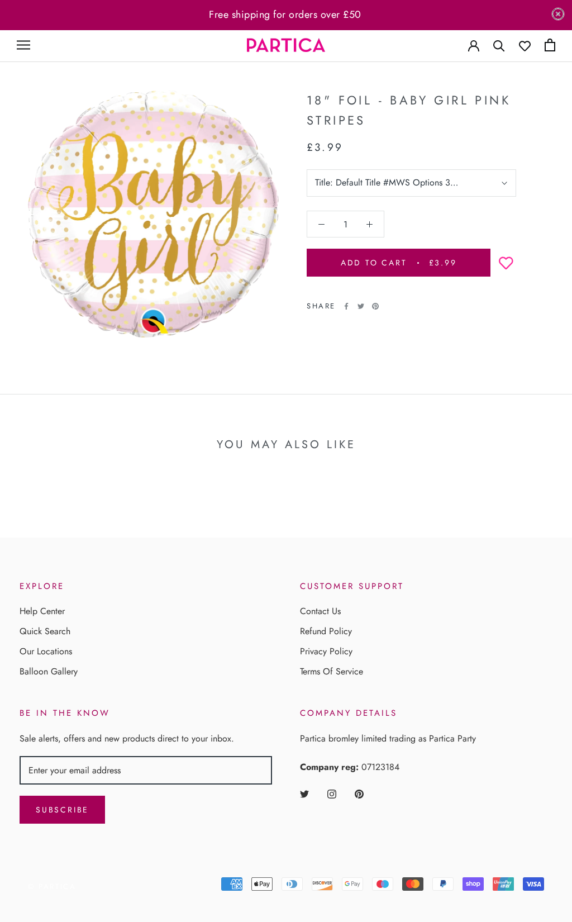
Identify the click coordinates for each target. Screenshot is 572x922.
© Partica (52, 886)
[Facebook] (346, 306)
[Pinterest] (375, 306)
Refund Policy (326, 631)
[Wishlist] (525, 45)
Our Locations (46, 651)
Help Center (42, 611)
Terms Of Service (331, 671)
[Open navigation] (23, 45)
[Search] (499, 45)
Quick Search (45, 631)
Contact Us (320, 611)
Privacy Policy (326, 651)
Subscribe (62, 809)
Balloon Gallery (49, 671)
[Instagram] (331, 793)
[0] (550, 45)
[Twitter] (361, 306)
